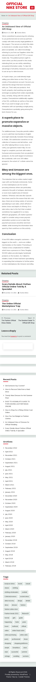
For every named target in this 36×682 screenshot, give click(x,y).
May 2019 (9, 555)
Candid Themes (24, 677)
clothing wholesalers (11, 592)
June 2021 (9, 474)
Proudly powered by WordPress (16, 674)
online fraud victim (18, 630)
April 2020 (9, 525)
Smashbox (16, 648)
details (28, 601)
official (24, 626)
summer (24, 652)
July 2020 (8, 514)
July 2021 (8, 470)
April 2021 (9, 481)
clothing (15, 588)
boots (20, 584)
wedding (16, 656)
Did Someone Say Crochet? (15, 386)
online (7, 630)
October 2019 (10, 544)
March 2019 (9, 562)
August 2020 (10, 510)
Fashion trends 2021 (11, 613)
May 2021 (9, 477)
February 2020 (10, 533)
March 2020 (9, 529)
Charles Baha (21, 33)
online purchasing (10, 635)
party (6, 639)
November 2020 (11, 499)
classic (7, 588)
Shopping (5, 23)
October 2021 (10, 459)
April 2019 (9, 558)
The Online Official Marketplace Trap (11, 304)
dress (6, 605)
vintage (7, 656)
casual (28, 584)
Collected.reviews (10, 596)
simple (7, 648)
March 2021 (9, 485)
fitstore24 (25, 613)
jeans (24, 622)
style (6, 652)
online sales (24, 635)
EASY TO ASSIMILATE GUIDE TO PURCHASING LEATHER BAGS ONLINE (17, 403)
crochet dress (24, 596)
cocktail (24, 592)
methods (15, 626)
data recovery (9, 601)
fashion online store (11, 609)
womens (26, 656)
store (25, 648)
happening (8, 622)
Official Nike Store (16, 5)
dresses (14, 605)
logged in (13, 336)
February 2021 (10, 488)
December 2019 (11, 540)
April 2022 (9, 452)
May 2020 (9, 522)
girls (14, 618)
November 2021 (11, 455)
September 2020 (11, 507)
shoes (26, 639)
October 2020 (10, 503)
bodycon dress (10, 584)
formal (7, 618)
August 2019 (10, 551)
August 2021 (10, 466)
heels (17, 622)
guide (21, 618)
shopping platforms (21, 643)
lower (6, 626)
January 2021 (10, 492)
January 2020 (10, 536)
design (20, 601)
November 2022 (11, 448)
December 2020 (11, 496)
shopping (8, 643)
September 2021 (11, 463)
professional (16, 639)
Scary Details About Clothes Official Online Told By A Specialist (16, 287)
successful (14, 652)
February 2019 (10, 566)
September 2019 (11, 547)
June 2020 (9, 518)
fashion (23, 605)
